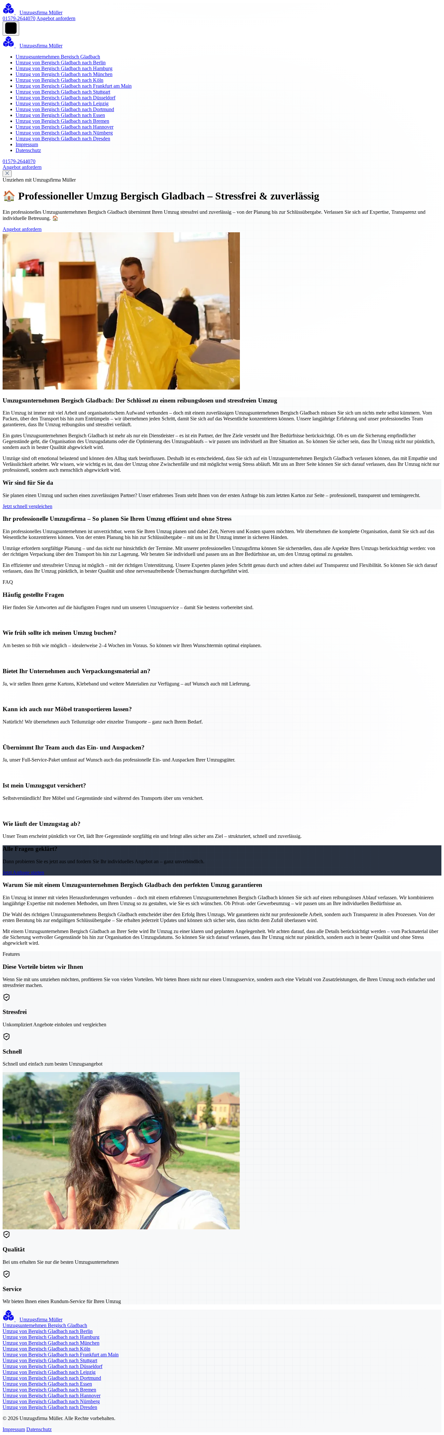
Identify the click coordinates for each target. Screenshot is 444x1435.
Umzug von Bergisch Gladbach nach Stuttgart (63, 92)
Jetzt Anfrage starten (23, 872)
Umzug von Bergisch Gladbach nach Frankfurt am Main (74, 86)
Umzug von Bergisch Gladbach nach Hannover (64, 127)
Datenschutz (28, 150)
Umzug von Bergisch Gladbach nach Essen (60, 115)
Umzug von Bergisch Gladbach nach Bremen (62, 121)
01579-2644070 (19, 18)
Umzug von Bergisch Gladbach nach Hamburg (64, 68)
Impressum (27, 144)
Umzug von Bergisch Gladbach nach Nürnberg (64, 132)
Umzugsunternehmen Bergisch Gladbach (58, 56)
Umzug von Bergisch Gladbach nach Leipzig (62, 103)
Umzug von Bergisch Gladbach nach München (64, 74)
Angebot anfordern (55, 18)
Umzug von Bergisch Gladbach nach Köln (59, 80)
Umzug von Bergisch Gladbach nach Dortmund (65, 109)
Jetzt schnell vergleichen (27, 506)
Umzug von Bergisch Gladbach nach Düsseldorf (65, 97)
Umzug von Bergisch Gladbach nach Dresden (63, 138)
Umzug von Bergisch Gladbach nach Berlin (61, 62)
